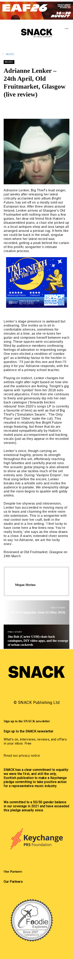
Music (10, 54)
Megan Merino (31, 106)
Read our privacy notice (22, 755)
